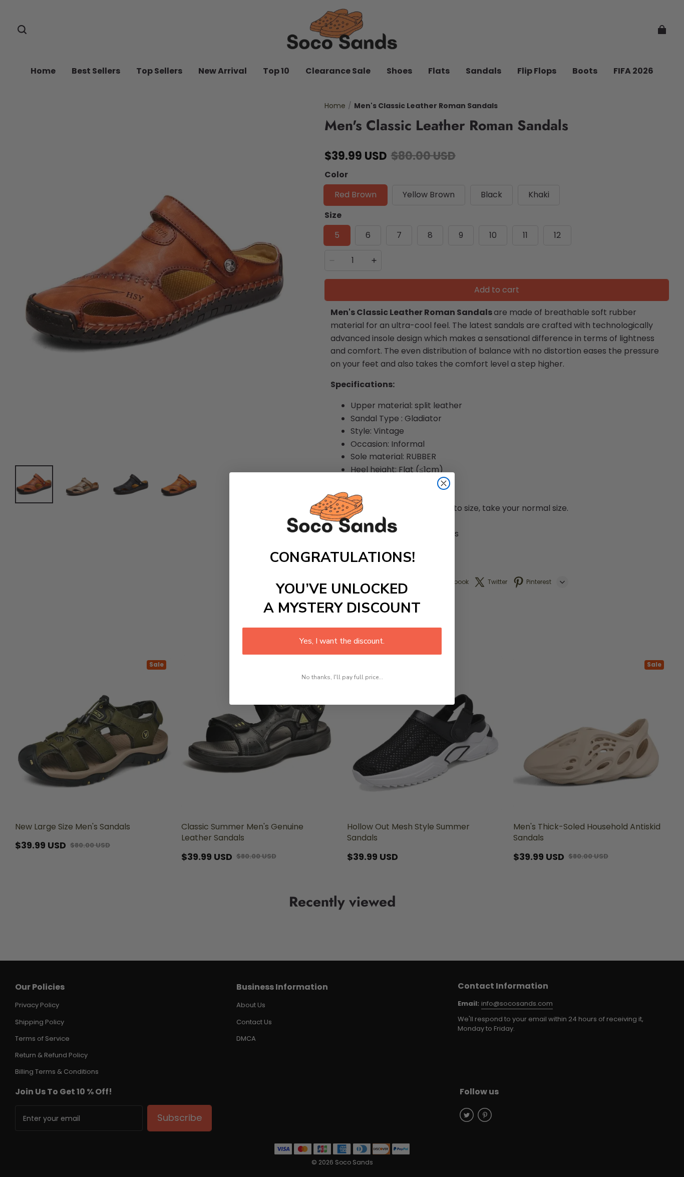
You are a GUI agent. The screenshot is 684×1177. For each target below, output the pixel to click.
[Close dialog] (444, 483)
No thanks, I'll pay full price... (342, 677)
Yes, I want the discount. (342, 641)
